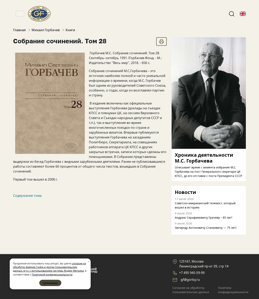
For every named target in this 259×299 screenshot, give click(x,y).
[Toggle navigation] (20, 14)
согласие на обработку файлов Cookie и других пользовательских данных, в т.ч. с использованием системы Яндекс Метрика (49, 267)
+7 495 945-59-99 (192, 272)
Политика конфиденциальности (233, 290)
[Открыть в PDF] (161, 41)
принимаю (50, 283)
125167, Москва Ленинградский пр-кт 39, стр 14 (203, 263)
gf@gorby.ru (190, 279)
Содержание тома (27, 195)
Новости (185, 192)
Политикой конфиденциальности (52, 274)
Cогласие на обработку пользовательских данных (190, 290)
